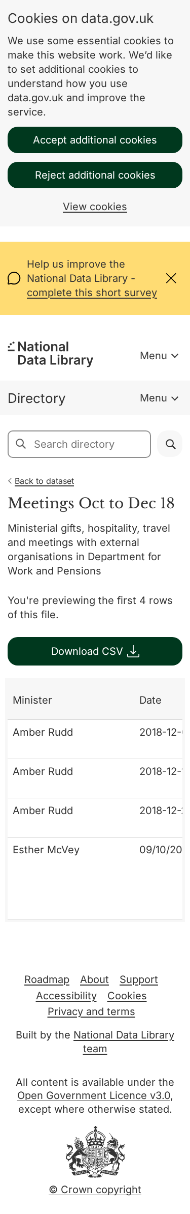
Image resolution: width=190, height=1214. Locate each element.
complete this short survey (92, 292)
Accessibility (66, 996)
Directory (37, 398)
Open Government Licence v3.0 (93, 1095)
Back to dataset (44, 481)
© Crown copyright (95, 1189)
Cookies (127, 996)
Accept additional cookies (95, 140)
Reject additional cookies (95, 175)
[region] (95, 800)
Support (139, 979)
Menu (153, 356)
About (94, 979)
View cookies (95, 206)
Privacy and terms (91, 1011)
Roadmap (46, 979)
